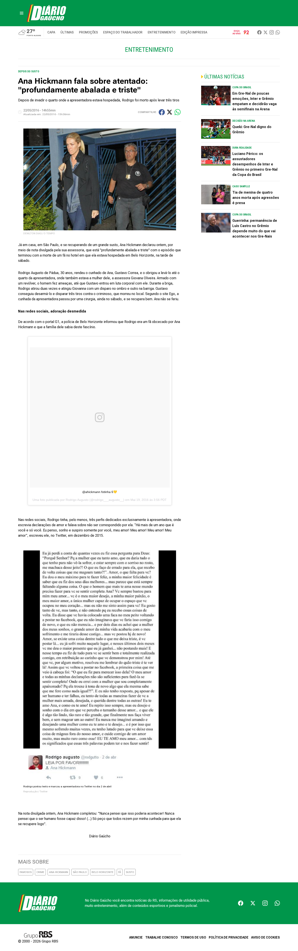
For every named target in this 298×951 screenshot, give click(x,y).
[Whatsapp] (278, 32)
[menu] (21, 13)
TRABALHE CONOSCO (161, 937)
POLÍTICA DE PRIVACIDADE (228, 937)
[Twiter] (265, 32)
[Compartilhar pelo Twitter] (169, 112)
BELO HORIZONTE (102, 872)
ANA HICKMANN (58, 872)
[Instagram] (271, 32)
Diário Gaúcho (99, 836)
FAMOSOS (26, 872)
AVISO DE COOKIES (265, 937)
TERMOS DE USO (193, 937)
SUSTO (130, 872)
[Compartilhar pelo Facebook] (162, 112)
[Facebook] (259, 32)
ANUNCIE (136, 937)
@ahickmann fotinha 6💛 (99, 492)
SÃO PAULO (80, 872)
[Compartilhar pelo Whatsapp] (177, 112)
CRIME (40, 872)
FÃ (119, 872)
